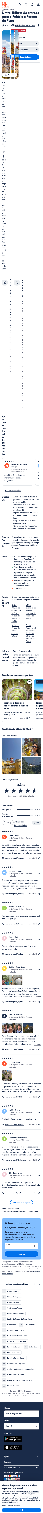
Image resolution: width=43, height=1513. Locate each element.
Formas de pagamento (13, 1472)
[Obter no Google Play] (13, 1439)
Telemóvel (8, 1434)
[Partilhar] (39, 25)
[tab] (16, 1284)
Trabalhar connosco (12, 1468)
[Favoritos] (26, 5)
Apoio (6, 1456)
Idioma (7, 1408)
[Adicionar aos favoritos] (29, 682)
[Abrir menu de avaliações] (39, 838)
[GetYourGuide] (5, 4)
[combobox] (21, 825)
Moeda (7, 1420)
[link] (17, 700)
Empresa (7, 1462)
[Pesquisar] (20, 5)
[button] (6, 54)
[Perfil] (38, 5)
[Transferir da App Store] (13, 1447)
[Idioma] (32, 5)
